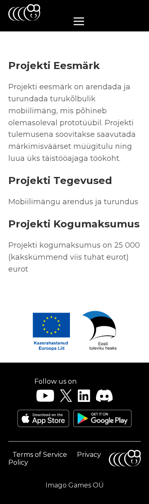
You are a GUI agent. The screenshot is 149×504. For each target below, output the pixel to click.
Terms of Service (39, 455)
